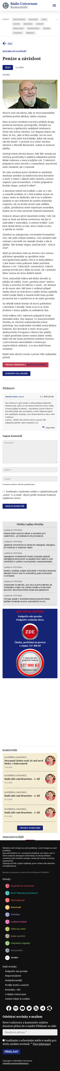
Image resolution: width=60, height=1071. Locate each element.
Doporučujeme (13, 975)
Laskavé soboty (19, 921)
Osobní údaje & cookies (17, 998)
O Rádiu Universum (15, 994)
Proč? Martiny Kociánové (24, 893)
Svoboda (18, 33)
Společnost (19, 19)
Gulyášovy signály (20, 943)
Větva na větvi (18, 928)
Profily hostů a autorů (17, 984)
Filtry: (6, 19)
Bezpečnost (33, 28)
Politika (33, 19)
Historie (28, 24)
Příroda (30, 33)
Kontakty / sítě (12, 989)
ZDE (30, 632)
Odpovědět (50, 427)
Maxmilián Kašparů (15, 51)
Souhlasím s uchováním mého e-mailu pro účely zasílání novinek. (29, 1042)
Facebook (8, 1008)
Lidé (44, 19)
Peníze (47, 28)
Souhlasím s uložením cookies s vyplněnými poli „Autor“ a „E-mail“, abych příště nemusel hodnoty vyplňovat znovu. (30, 495)
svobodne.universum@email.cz (16, 1063)
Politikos (15, 914)
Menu (54, 5)
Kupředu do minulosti (22, 885)
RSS (36, 1008)
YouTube (22, 1008)
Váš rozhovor (18, 900)
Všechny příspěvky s (25, 364)
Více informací (42, 1044)
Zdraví (39, 24)
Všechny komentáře (30, 828)
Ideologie (18, 28)
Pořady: (7, 879)
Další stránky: (10, 966)
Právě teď (16, 907)
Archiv (14, 957)
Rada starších (18, 936)
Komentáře (17, 950)
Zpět (10, 43)
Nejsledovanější (13, 980)
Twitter (29, 1008)
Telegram (42, 1008)
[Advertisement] (30, 712)
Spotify (15, 1008)
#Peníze (6, 74)
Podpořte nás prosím (16, 971)
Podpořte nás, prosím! (16, 373)
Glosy (16, 24)
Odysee (49, 1008)
